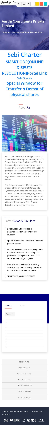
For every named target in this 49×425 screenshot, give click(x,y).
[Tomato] (41, 4)
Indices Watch (24, 362)
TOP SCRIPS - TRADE (24, 391)
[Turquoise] (45, 4)
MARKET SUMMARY (24, 397)
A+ (19, 4)
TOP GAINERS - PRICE (24, 374)
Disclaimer (5, 414)
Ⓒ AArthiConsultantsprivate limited (15, 411)
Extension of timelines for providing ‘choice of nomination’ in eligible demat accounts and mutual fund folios (24, 267)
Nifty (21, 305)
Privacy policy (37, 411)
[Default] (33, 4)
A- (24, 4)
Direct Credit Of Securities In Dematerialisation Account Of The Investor (22, 232)
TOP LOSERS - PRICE (24, 380)
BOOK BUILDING (24, 368)
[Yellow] (37, 4)
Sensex (8, 305)
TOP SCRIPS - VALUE (24, 385)
